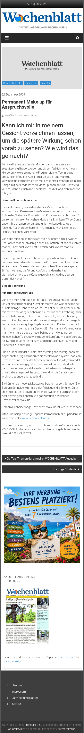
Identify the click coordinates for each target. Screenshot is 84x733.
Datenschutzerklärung (25, 697)
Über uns (17, 685)
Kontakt (16, 704)
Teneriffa (45, 83)
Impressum (19, 691)
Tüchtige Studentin (65, 469)
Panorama (31, 83)
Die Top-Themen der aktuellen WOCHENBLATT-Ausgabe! (42, 458)
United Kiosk (65, 657)
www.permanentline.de (36, 418)
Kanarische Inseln (12, 83)
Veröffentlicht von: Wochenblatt (20, 115)
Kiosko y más (12, 661)
